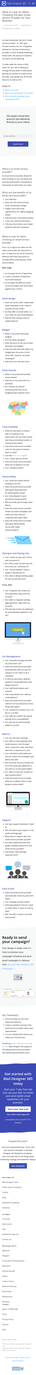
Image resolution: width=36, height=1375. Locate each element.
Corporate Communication (13, 1261)
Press (4, 1314)
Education (6, 1266)
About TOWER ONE (10, 1309)
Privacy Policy (7, 1319)
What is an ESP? (11, 90)
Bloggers (6, 1255)
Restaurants (7, 1296)
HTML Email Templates (12, 1187)
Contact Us (6, 1239)
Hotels (5, 1276)
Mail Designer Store (10, 1182)
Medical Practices (9, 1286)
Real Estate (6, 1291)
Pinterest (6, 1208)
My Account (7, 1224)
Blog (4, 1197)
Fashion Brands (8, 1271)
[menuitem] (16, 1369)
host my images (19, 455)
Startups (6, 1302)
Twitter (5, 1192)
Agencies (6, 1250)
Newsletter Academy (10, 1202)
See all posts (18, 1165)
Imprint (5, 1324)
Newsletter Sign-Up (10, 1234)
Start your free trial (18, 1109)
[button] (33, 3)
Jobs (4, 1329)
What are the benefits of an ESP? (19, 93)
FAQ (4, 1229)
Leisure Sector (8, 1281)
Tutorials (6, 1219)
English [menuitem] (16, 1369)
